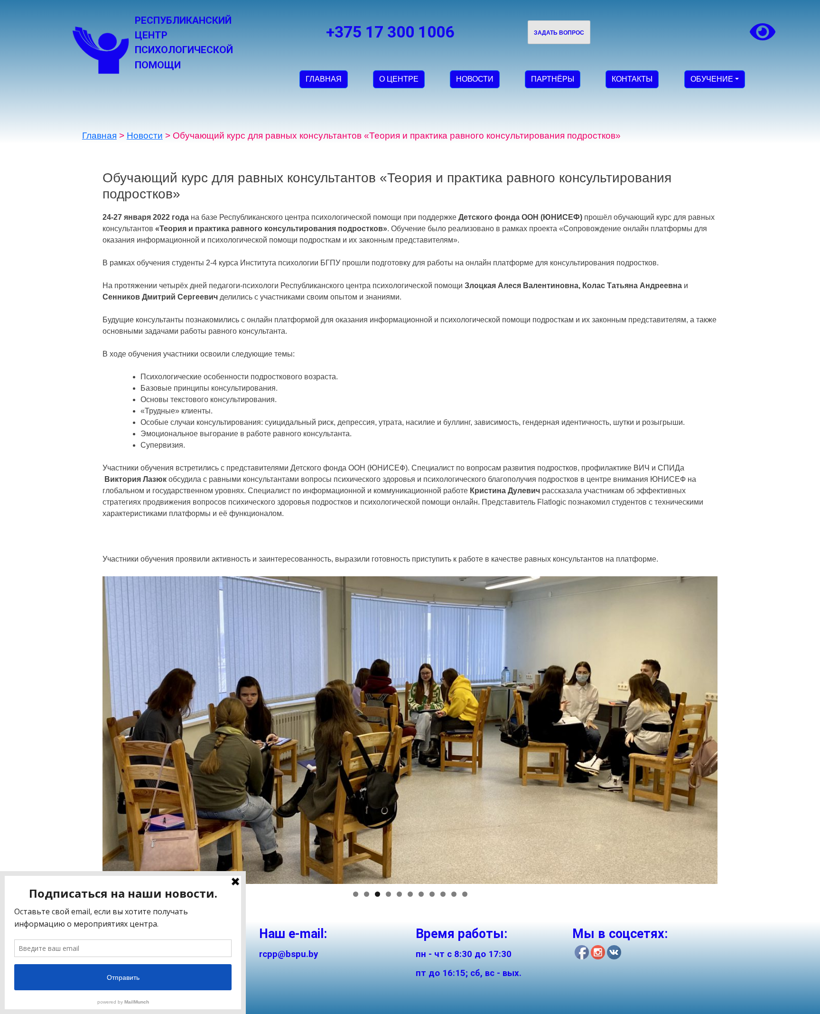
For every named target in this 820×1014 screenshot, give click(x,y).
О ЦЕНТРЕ (399, 79)
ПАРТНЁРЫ (552, 79)
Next (734, 728)
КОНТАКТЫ (632, 79)
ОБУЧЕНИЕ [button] (711, 79)
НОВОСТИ (475, 79)
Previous (86, 728)
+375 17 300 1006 (390, 32)
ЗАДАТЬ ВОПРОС (559, 32)
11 (464, 894)
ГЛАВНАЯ (324, 79)
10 (454, 894)
